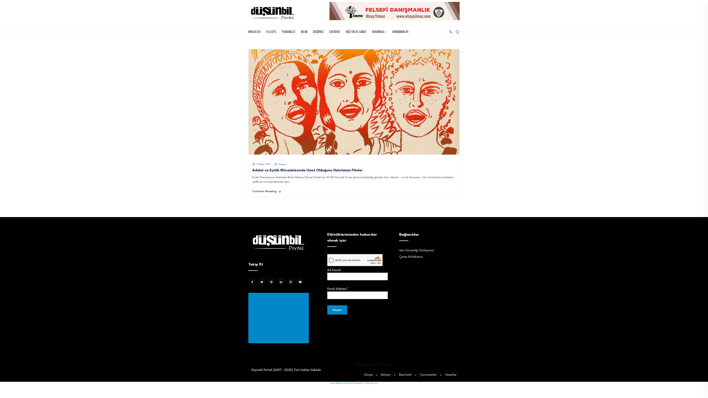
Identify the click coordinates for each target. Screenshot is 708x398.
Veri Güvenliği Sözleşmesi (416, 250)
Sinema (282, 164)
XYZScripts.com (371, 383)
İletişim (386, 374)
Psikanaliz (288, 32)
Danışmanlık (400, 32)
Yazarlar (451, 374)
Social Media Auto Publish (341, 383)
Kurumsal (378, 32)
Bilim (304, 32)
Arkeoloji (254, 32)
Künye (369, 374)
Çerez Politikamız (411, 257)
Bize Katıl (405, 374)
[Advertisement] (279, 318)
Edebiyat (334, 32)
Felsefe (271, 32)
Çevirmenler (428, 374)
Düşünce (318, 32)
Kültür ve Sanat (356, 32)
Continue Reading (264, 191)
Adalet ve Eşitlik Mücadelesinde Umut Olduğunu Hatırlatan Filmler (307, 170)
